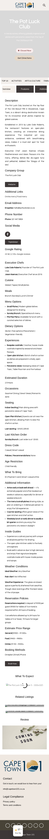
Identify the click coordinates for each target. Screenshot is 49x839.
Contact (7, 778)
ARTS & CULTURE (32, 81)
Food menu (22, 197)
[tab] (25, 89)
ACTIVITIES (16, 81)
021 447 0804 (17, 219)
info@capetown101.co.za (14, 789)
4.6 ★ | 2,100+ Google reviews (17, 254)
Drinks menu (10, 197)
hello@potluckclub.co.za (24, 208)
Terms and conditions (12, 805)
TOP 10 (5, 81)
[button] (6, 685)
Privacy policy (9, 801)
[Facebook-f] (7, 234)
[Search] (44, 5)
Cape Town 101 (27, 834)
